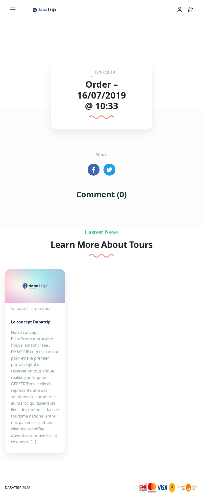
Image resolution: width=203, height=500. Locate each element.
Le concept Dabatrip (31, 322)
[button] (190, 9)
